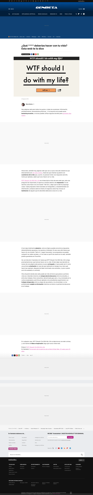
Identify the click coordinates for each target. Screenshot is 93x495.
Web (28, 355)
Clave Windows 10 (35, 428)
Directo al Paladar (46, 466)
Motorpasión (56, 466)
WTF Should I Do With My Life (30, 180)
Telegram (84, 14)
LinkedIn (70, 448)
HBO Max (44, 36)
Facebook (81, 14)
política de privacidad (65, 440)
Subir (80, 460)
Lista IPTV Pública (69, 428)
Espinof (32, 468)
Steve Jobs (22, 36)
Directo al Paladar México (46, 483)
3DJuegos (22, 466)
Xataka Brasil (11, 484)
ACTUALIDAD (15, 14)
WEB (61, 14)
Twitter (76, 14)
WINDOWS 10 (53, 14)
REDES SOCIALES (42, 14)
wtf (32, 355)
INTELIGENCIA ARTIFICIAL (28, 14)
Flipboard (79, 14)
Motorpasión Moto (57, 468)
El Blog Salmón (79, 466)
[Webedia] (12, 460)
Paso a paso (11, 437)
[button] (29, 104)
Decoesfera (67, 468)
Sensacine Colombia (33, 485)
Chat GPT (20, 428)
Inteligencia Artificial (39, 445)
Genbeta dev (38, 440)
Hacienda (58, 36)
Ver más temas (13, 448)
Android (28, 36)
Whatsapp (34, 36)
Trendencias (67, 466)
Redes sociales (12, 442)
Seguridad (24, 440)
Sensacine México (35, 482)
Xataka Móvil (11, 468)
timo (36, 442)
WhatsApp (24, 445)
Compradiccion (68, 470)
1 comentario (26, 54)
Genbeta (46, 7)
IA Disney (27, 428)
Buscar (82, 454)
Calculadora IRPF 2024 (59, 428)
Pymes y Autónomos (78, 469)
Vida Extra (22, 468)
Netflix (10, 445)
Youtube (59, 448)
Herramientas (12, 440)
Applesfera (11, 470)
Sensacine (33, 466)
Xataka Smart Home (13, 472)
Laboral (23, 442)
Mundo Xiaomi (12, 474)
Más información (56, 493)
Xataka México (12, 482)
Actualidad (24, 437)
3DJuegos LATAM (24, 482)
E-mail (38, 54)
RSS (64, 448)
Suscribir (70, 437)
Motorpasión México (56, 483)
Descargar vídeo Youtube (46, 428)
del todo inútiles (37, 173)
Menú (12, 9)
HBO (39, 36)
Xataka (10, 466)
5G (53, 36)
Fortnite (49, 36)
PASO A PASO (68, 14)
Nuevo (80, 9)
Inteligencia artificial (39, 437)
